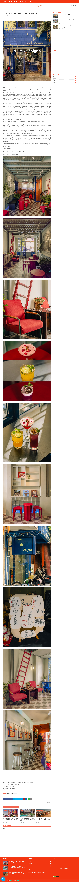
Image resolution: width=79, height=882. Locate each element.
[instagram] (75, 6)
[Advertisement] (62, 38)
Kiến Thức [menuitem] (21, 1)
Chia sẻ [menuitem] (31, 1)
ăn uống (8, 793)
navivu (11, 880)
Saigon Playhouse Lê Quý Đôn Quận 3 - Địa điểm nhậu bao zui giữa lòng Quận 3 (10, 819)
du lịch (64, 76)
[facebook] (71, 6)
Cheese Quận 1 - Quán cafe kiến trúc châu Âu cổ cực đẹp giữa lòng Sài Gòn (66, 26)
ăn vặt (43, 872)
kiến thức (64, 78)
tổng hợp (39, 872)
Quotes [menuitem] (26, 1)
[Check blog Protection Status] (56, 876)
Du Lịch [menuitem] (15, 1)
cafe (12, 793)
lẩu (32, 872)
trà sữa (35, 872)
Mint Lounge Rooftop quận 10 (64, 14)
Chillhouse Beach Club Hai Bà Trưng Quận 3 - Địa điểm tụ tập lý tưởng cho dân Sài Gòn (27, 819)
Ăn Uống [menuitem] (11, 1)
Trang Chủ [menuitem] (5, 1)
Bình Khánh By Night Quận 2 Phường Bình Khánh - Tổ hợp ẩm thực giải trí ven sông (43, 819)
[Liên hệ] (3, 880)
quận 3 (15, 793)
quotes (64, 80)
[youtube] (73, 6)
